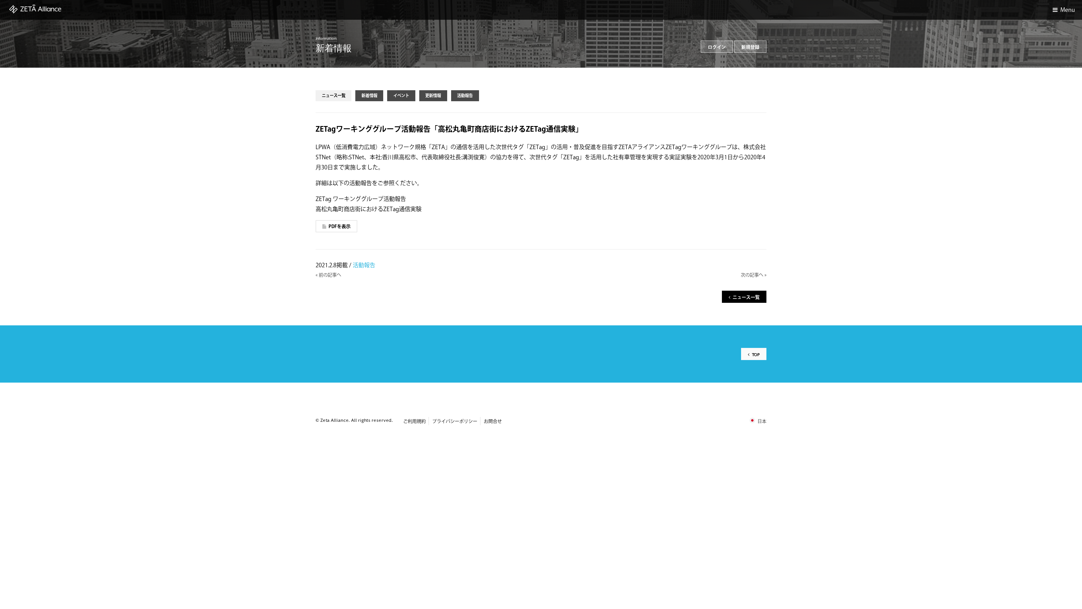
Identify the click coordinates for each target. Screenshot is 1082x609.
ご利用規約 (414, 421)
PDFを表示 (340, 227)
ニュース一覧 (333, 96)
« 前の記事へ (328, 275)
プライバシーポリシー (454, 421)
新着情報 (369, 96)
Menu (1067, 10)
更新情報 (433, 96)
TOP (756, 354)
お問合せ (493, 421)
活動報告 (465, 96)
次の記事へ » (753, 275)
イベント (401, 96)
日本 (761, 421)
